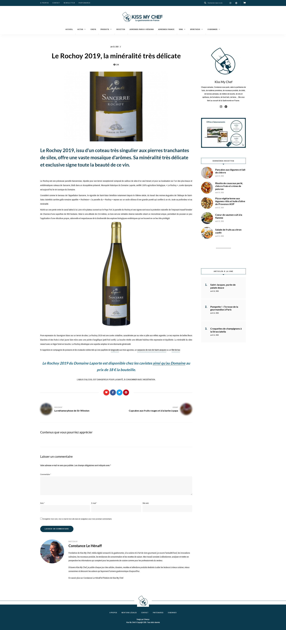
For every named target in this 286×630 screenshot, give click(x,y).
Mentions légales (129, 612)
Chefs (93, 29)
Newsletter (69, 2)
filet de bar (176, 350)
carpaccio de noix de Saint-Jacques (151, 350)
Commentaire (45, 474)
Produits (105, 29)
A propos (44, 2)
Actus (80, 29)
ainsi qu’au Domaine (169, 363)
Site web (146, 503)
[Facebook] (113, 392)
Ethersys (146, 619)
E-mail (94, 503)
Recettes (120, 29)
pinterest (236, 3)
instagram (230, 3)
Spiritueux (195, 29)
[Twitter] (119, 392)
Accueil (69, 29)
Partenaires (84, 2)
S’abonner (212, 29)
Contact (56, 2)
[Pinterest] (126, 392)
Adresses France (166, 29)
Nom (42, 503)
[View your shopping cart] (244, 3)
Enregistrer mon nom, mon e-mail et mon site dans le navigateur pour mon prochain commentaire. (77, 519)
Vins (181, 29)
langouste (115, 350)
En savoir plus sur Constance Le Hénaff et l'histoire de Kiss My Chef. (96, 578)
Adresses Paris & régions (142, 29)
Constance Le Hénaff (85, 546)
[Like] (106, 392)
